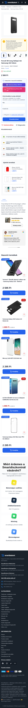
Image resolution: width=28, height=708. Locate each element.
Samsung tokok (5, 9)
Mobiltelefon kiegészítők (7, 598)
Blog (2, 647)
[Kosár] (25, 2)
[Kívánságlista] (22, 2)
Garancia (3, 652)
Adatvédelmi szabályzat (7, 641)
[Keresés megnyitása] (18, 2)
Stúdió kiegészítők (5, 622)
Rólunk (3, 634)
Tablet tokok (4, 605)
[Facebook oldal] (2, 663)
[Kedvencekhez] (24, 275)
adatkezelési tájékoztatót (17, 114)
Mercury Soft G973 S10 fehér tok (12, 358)
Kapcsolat (3, 645)
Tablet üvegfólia (5, 607)
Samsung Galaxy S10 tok (16, 9)
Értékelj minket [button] (17, 225)
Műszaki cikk (4, 616)
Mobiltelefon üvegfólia (6, 596)
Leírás (4, 199)
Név (4, 102)
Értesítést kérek (14, 119)
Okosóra (3, 618)
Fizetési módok (5, 639)
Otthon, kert (4, 627)
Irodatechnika (4, 614)
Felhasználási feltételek (7, 643)
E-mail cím (5, 108)
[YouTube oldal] (14, 663)
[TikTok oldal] (10, 663)
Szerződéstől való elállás (7, 654)
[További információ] (25, 40)
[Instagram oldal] (6, 663)
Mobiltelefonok (4, 620)
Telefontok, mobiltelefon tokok (13, 6)
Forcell (7, 68)
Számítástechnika (5, 611)
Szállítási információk (6, 636)
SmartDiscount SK (5, 656)
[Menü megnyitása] (2, 2)
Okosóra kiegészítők (6, 600)
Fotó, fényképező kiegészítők (8, 624)
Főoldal (3, 6)
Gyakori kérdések (5, 649)
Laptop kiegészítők (5, 603)
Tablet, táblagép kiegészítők (8, 609)
